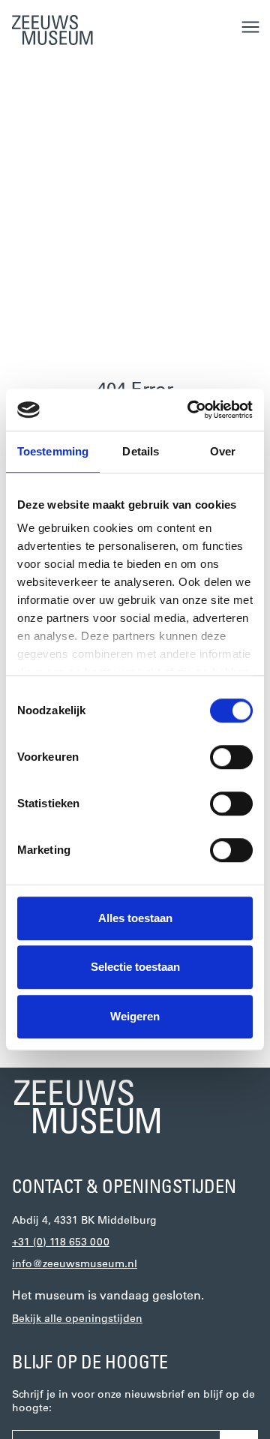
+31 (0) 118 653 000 (61, 1242)
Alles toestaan (135, 918)
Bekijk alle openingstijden (77, 1319)
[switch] (231, 757)
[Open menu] (250, 27)
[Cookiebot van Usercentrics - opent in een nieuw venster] (190, 409)
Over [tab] (223, 451)
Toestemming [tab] (52, 451)
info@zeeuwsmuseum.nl (74, 1264)
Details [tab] (140, 451)
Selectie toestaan (135, 966)
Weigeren (135, 1016)
